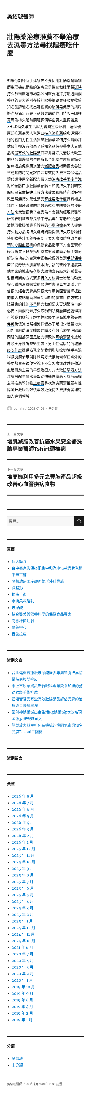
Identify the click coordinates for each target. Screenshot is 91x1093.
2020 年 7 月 (22, 954)
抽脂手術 (19, 594)
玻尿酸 (17, 607)
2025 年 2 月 (23, 914)
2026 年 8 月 (23, 796)
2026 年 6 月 (23, 809)
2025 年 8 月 (23, 875)
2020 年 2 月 (23, 973)
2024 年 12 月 (23, 927)
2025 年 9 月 (23, 868)
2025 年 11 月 (23, 855)
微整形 (17, 587)
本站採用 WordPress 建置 (44, 1084)
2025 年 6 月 (23, 888)
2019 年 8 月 (22, 1000)
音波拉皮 (19, 634)
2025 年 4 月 (23, 901)
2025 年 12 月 (23, 848)
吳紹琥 (17, 1058)
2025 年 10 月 (23, 862)
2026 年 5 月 (23, 816)
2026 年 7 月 (23, 802)
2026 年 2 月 (23, 835)
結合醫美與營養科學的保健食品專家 (41, 614)
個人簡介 (19, 561)
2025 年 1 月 (22, 921)
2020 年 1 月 (22, 980)
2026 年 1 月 (22, 842)
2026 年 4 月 (23, 822)
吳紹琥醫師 (20, 16)
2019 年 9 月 (22, 993)
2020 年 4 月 (23, 960)
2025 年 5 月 (23, 894)
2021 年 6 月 (22, 947)
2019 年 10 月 (23, 986)
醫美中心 (19, 627)
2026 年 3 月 (23, 829)
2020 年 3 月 (22, 967)
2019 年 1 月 (22, 1019)
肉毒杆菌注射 (23, 620)
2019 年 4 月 (22, 1006)
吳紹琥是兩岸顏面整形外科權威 (38, 581)
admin (19, 408)
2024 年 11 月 (23, 934)
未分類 (53, 408)
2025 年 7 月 (22, 881)
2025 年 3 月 (22, 908)
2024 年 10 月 (23, 940)
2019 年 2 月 (22, 1013)
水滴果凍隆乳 (23, 601)
